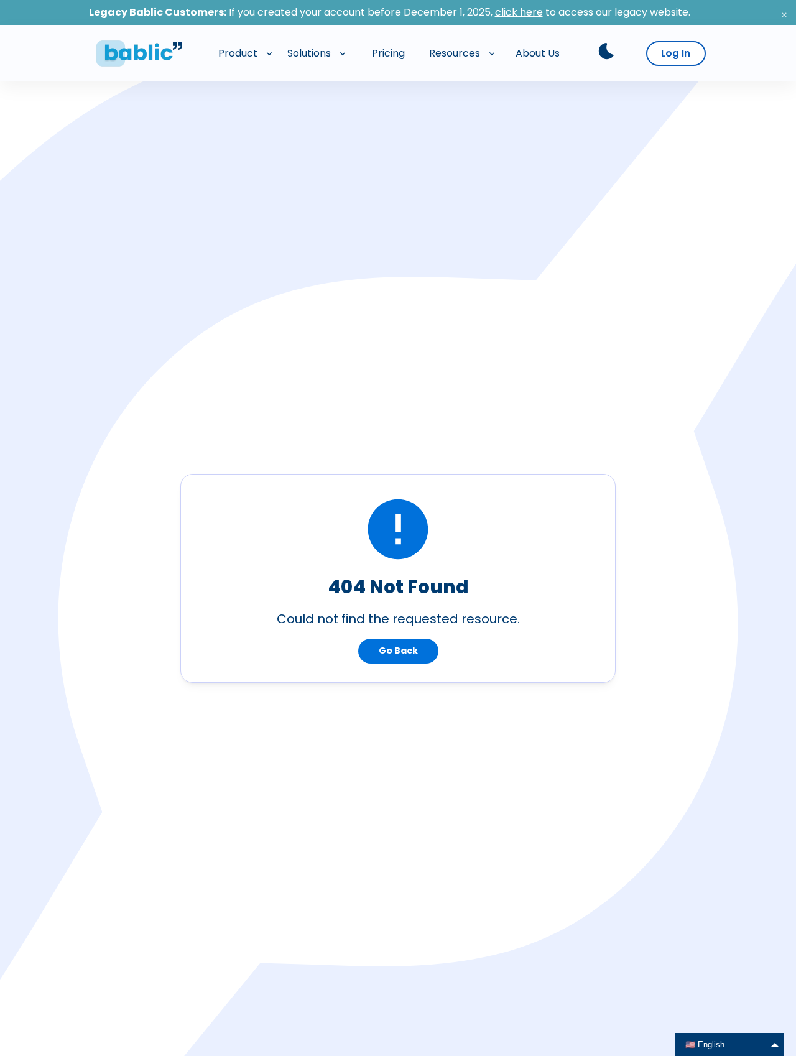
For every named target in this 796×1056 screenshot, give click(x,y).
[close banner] (784, 15)
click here (519, 12)
